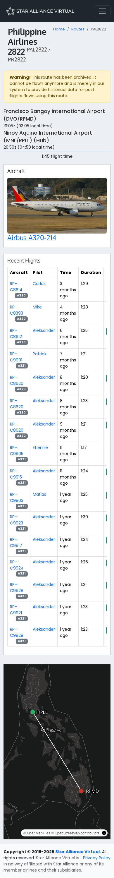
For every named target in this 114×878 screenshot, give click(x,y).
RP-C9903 (16, 497)
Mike (37, 307)
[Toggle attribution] (104, 832)
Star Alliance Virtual (77, 852)
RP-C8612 (16, 333)
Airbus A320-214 (31, 237)
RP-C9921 (16, 610)
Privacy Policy (96, 858)
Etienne (40, 447)
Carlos (39, 284)
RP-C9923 (16, 520)
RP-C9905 (16, 451)
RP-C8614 (16, 287)
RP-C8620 (16, 380)
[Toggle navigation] (102, 11)
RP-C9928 (16, 588)
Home (59, 29)
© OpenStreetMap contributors (75, 832)
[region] (57, 751)
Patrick (39, 354)
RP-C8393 (16, 310)
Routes (77, 29)
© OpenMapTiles (36, 832)
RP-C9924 (17, 565)
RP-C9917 (16, 542)
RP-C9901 (16, 357)
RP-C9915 (16, 474)
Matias (39, 494)
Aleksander (44, 330)
